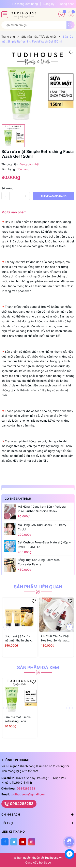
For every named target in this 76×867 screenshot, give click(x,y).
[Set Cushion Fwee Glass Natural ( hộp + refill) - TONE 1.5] (10, 546)
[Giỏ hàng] (71, 14)
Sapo (47, 862)
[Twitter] (13, 841)
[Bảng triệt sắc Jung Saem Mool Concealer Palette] (10, 565)
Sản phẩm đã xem (38, 667)
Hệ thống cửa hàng (25, 3)
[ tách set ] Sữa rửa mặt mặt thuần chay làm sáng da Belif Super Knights (17, 638)
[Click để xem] (38, 85)
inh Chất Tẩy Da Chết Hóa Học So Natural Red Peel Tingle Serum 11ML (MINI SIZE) (56, 638)
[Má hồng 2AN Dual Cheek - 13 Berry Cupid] (10, 529)
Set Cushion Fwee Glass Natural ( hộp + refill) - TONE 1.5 (44, 545)
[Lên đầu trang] (69, 830)
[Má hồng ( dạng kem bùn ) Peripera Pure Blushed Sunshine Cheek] (10, 511)
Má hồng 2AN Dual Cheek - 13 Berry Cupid (42, 527)
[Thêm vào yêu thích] (71, 52)
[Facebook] (5, 841)
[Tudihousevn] (24, 14)
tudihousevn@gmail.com (28, 794)
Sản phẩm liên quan (38, 587)
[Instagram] (31, 841)
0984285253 (26, 788)
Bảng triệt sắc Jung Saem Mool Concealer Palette (39, 562)
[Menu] (4, 14)
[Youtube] (22, 841)
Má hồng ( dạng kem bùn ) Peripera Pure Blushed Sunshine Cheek (42, 509)
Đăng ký (49, 3)
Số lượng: (7, 188)
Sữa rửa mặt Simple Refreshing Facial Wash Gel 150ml (17, 719)
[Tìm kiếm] (70, 25)
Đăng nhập (67, 3)
